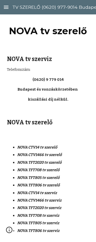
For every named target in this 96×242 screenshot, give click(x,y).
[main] (48, 31)
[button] (6, 7)
